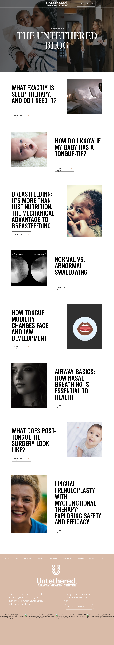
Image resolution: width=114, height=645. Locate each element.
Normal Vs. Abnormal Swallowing (71, 265)
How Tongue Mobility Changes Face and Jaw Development (30, 325)
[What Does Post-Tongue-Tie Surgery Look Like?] (84, 439)
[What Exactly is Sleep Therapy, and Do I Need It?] (84, 96)
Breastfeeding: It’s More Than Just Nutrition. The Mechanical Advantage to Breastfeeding (33, 209)
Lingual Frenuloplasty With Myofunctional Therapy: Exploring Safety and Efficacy (78, 502)
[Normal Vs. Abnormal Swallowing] (29, 268)
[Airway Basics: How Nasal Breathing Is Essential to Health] (29, 385)
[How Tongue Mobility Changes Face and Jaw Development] (84, 326)
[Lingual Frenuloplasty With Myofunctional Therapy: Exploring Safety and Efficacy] (29, 504)
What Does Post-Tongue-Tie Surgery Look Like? (34, 440)
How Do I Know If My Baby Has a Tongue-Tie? (78, 147)
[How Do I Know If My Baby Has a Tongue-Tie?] (29, 149)
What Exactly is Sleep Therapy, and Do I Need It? (34, 94)
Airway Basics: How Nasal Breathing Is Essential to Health (75, 384)
